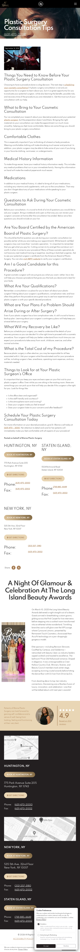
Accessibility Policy (23, 939)
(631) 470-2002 (23, 489)
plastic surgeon (11, 120)
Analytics (43, 924)
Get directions (17, 475)
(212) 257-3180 (34, 546)
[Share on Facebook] (13, 568)
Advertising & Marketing (48, 935)
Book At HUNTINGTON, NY (19, 455)
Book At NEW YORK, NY (18, 518)
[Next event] (21, 652)
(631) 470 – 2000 (12, 428)
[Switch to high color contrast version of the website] (40, 4)
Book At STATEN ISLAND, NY (57, 459)
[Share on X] (18, 568)
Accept (46, 946)
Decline (66, 946)
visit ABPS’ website (31, 259)
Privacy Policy (41, 919)
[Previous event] (5, 652)
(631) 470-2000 (15, 34)
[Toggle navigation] (75, 4)
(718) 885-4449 (60, 487)
